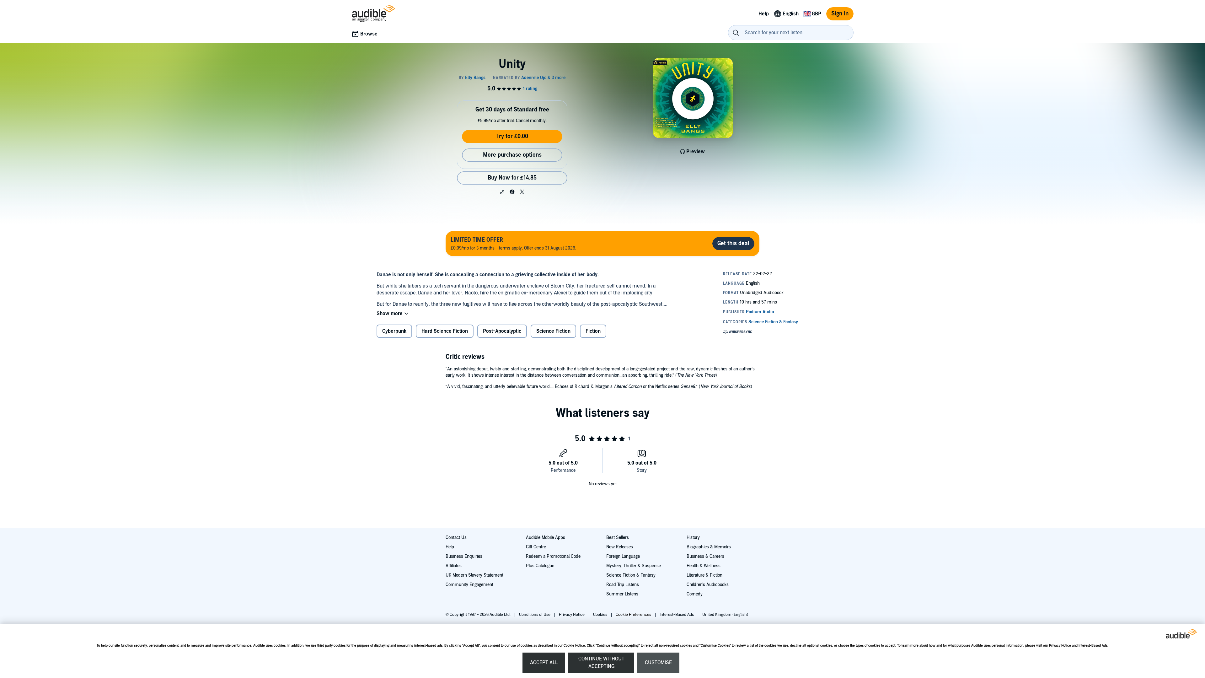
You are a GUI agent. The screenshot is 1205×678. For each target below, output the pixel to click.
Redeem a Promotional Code (553, 556)
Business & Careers (705, 556)
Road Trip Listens (622, 584)
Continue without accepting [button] (601, 663)
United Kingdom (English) (725, 614)
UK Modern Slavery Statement (474, 575)
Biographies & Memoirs (709, 547)
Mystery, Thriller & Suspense (633, 565)
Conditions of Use (535, 614)
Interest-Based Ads (1093, 645)
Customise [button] (658, 662)
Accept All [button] (544, 662)
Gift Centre (536, 547)
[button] (502, 192)
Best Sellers (617, 537)
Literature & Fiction (704, 575)
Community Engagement (469, 584)
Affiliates (454, 565)
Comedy (695, 594)
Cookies (600, 614)
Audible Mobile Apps (545, 537)
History (693, 537)
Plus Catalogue (540, 565)
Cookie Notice (574, 645)
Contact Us (456, 537)
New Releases (619, 547)
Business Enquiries (464, 556)
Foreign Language (623, 556)
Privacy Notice (1060, 645)
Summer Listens (622, 594)
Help (450, 547)
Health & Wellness (703, 565)
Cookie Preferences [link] (633, 614)
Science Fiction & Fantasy (631, 575)
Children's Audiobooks (708, 584)
